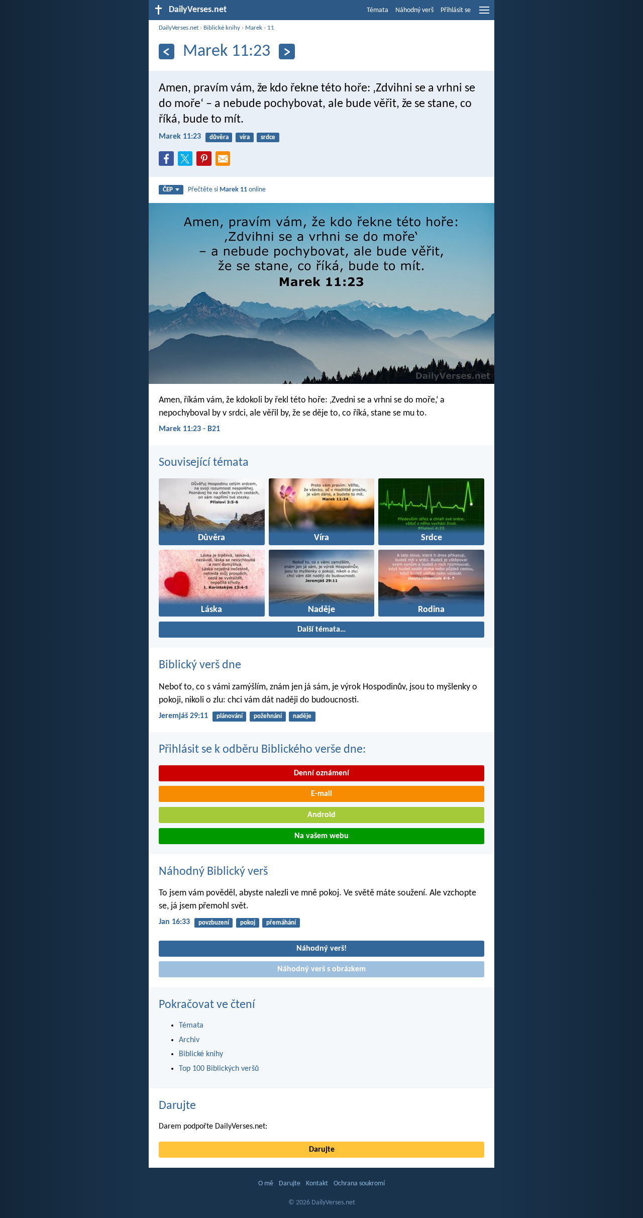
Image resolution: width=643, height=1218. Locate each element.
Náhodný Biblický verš (213, 872)
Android (321, 815)
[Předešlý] (166, 51)
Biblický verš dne (200, 665)
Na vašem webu (321, 836)
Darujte (177, 1106)
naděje (302, 716)
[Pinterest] (206, 162)
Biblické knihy (221, 28)
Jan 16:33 (174, 922)
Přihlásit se (456, 10)
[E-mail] (225, 162)
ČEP (168, 189)
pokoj (247, 923)
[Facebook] (168, 162)
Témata (377, 10)
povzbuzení (213, 923)
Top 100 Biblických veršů (219, 1069)
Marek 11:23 (180, 137)
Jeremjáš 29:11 (183, 716)
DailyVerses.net (178, 28)
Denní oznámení (321, 773)
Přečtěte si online (227, 189)
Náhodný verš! (321, 949)
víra (245, 137)
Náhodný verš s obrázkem (321, 969)
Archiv (189, 1040)
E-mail (321, 794)
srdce (268, 137)
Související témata (204, 463)
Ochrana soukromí (359, 1183)
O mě (265, 1183)
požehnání (268, 716)
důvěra (219, 137)
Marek (253, 28)
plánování (230, 716)
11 (270, 28)
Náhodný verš (414, 10)
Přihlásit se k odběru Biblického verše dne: (262, 750)
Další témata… (321, 630)
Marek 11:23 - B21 (189, 429)
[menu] (484, 14)
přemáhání (281, 923)
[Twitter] (187, 162)
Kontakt (317, 1183)
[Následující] (286, 51)
